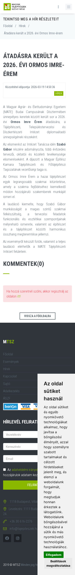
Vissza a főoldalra (37, 316)
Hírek (22, 26)
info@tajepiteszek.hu (24, 528)
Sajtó (6, 384)
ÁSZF (6, 398)
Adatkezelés (11, 391)
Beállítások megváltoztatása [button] (58, 563)
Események (11, 362)
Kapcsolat (10, 376)
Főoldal (7, 26)
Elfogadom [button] (53, 554)
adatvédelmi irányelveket (28, 470)
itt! (19, 296)
